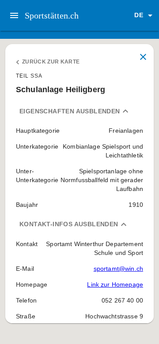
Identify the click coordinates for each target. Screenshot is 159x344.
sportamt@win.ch (118, 268)
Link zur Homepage (115, 284)
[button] (144, 15)
